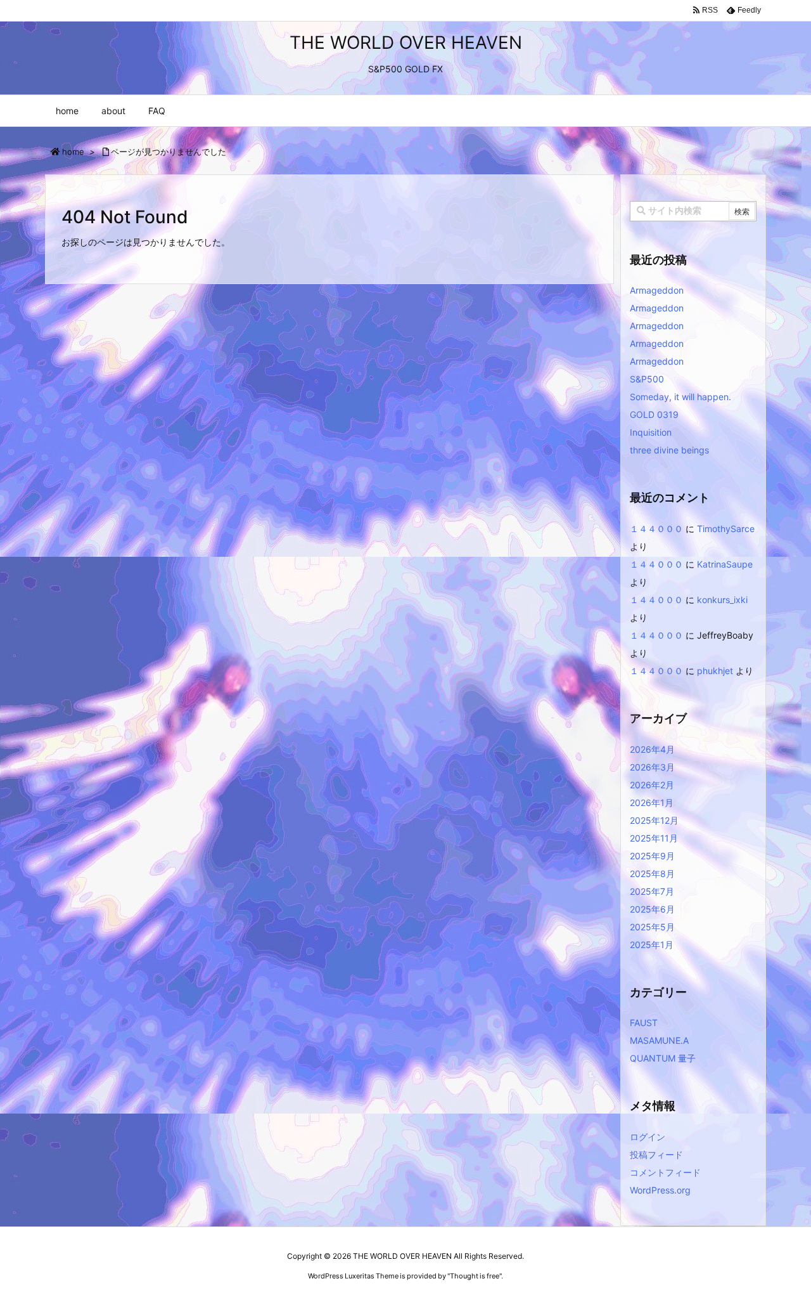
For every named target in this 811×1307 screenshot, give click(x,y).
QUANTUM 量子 (663, 1058)
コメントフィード (665, 1172)
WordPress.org (660, 1190)
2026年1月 (652, 802)
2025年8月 (652, 873)
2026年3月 (652, 767)
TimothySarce (726, 528)
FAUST (644, 1022)
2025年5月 (652, 926)
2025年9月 (652, 855)
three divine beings (669, 450)
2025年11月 (654, 838)
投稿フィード (656, 1154)
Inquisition (651, 432)
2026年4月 (652, 749)
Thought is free (474, 1275)
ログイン (647, 1136)
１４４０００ (656, 528)
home (73, 151)
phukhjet (715, 670)
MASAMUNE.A (659, 1040)
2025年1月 (652, 944)
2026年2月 (652, 784)
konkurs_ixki (722, 599)
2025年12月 (654, 820)
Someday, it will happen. (680, 396)
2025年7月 (652, 891)
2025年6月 (652, 909)
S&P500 (647, 379)
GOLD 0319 (654, 414)
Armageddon (657, 290)
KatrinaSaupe (725, 564)
